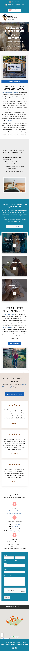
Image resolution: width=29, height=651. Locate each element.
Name (6, 555)
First (5, 560)
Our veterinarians (9, 314)
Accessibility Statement (21, 644)
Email (5, 563)
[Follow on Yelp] (19, 648)
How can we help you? (10, 576)
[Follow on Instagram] (13, 648)
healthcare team (13, 121)
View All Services (14, 226)
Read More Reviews (14, 394)
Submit (7, 597)
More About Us (14, 81)
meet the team (14, 343)
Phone (5, 569)
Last (16, 560)
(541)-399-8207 (16, 526)
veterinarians (7, 327)
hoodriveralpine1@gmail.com (16, 531)
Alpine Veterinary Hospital (10, 92)
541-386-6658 (16, 524)
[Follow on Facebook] (10, 648)
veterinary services (19, 210)
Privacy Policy (10, 644)
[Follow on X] (16, 648)
